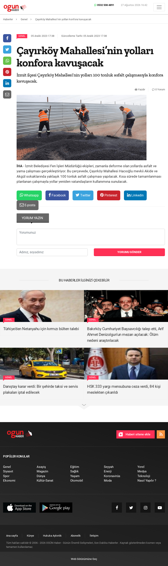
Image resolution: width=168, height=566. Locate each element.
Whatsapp (31, 195)
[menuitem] (17, 467)
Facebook (58, 195)
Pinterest (110, 195)
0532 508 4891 (105, 5)
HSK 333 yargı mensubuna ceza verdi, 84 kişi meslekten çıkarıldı (124, 389)
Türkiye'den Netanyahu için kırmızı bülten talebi (41, 328)
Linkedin (137, 195)
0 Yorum (160, 89)
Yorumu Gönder (129, 252)
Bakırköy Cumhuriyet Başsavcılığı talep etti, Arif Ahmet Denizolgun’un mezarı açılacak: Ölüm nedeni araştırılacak (125, 334)
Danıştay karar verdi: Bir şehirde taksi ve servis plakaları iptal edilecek (40, 389)
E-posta (29, 205)
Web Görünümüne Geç (84, 558)
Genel (21, 36)
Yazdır (141, 89)
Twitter (84, 195)
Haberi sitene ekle (137, 434)
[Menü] (159, 7)
